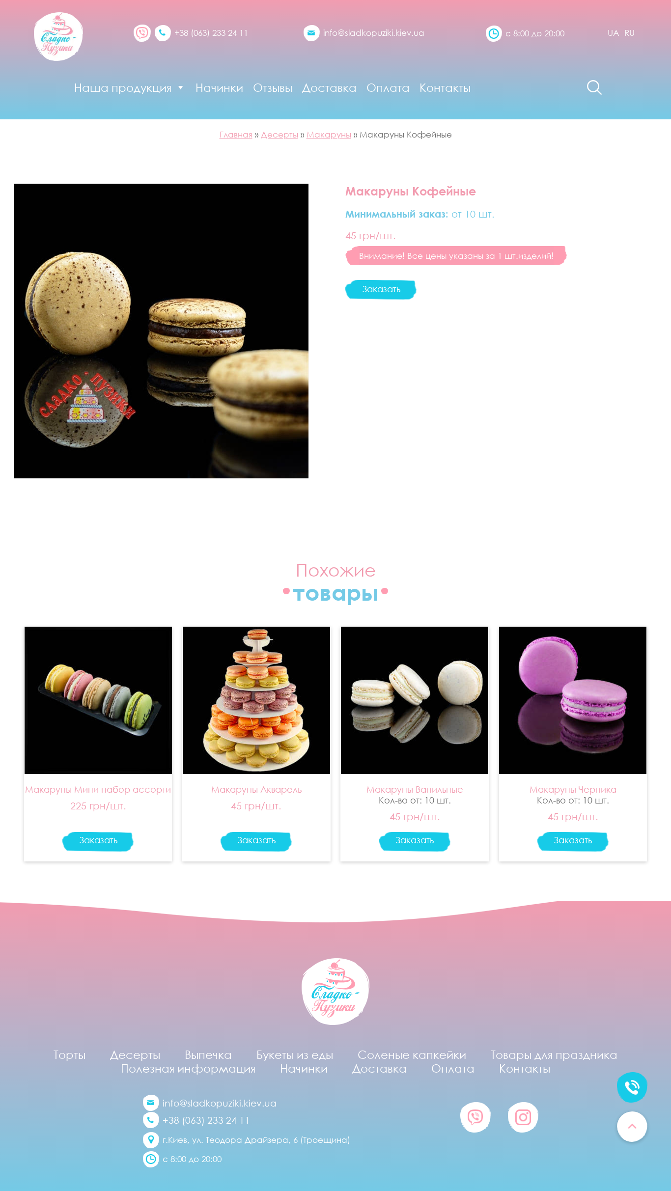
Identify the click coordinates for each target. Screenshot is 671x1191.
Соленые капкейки (412, 1054)
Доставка (329, 87)
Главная (236, 134)
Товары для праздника (554, 1054)
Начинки (219, 87)
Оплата (388, 87)
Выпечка (208, 1054)
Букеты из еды (294, 1054)
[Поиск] (594, 87)
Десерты (279, 134)
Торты (69, 1054)
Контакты (445, 87)
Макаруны (329, 134)
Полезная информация (188, 1068)
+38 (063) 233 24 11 (211, 33)
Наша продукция (122, 87)
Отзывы (272, 87)
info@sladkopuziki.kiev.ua (373, 33)
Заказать (381, 288)
